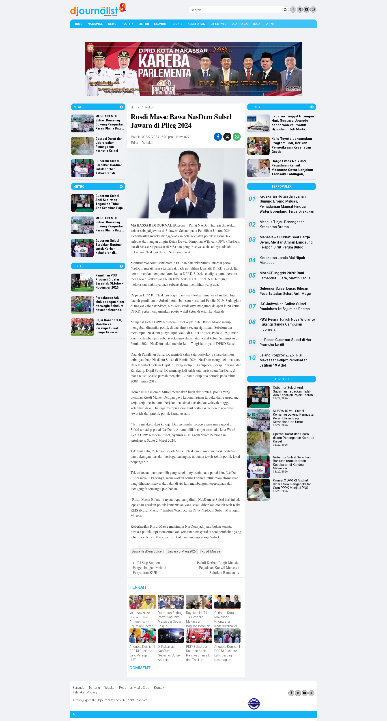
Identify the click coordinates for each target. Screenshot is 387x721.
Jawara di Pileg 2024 (182, 551)
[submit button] (285, 9)
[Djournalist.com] (98, 15)
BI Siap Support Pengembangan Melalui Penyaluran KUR (149, 567)
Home (78, 24)
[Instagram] (313, 9)
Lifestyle (218, 24)
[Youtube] (306, 9)
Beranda (78, 687)
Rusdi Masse (211, 551)
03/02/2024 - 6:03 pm (157, 137)
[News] (121, 107)
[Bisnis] (312, 107)
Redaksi (147, 143)
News (112, 24)
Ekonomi (161, 24)
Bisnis (178, 24)
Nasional (95, 24)
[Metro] (121, 186)
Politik (127, 24)
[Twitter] (300, 9)
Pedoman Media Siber (134, 687)
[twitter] (227, 136)
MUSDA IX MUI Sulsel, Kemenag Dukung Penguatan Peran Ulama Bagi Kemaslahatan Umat (294, 416)
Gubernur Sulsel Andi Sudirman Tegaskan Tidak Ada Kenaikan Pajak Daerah (293, 391)
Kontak (159, 687)
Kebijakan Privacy (85, 692)
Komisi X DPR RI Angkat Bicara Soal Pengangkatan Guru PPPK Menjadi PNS (292, 484)
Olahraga (240, 24)
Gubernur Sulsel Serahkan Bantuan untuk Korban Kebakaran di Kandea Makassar (292, 463)
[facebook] (218, 136)
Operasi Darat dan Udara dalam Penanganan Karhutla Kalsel (293, 437)
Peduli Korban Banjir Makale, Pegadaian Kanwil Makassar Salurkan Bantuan (218, 567)
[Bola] (121, 266)
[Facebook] (293, 9)
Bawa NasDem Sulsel (147, 551)
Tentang (94, 687)
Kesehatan (196, 24)
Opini (270, 24)
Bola (256, 24)
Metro (143, 24)
